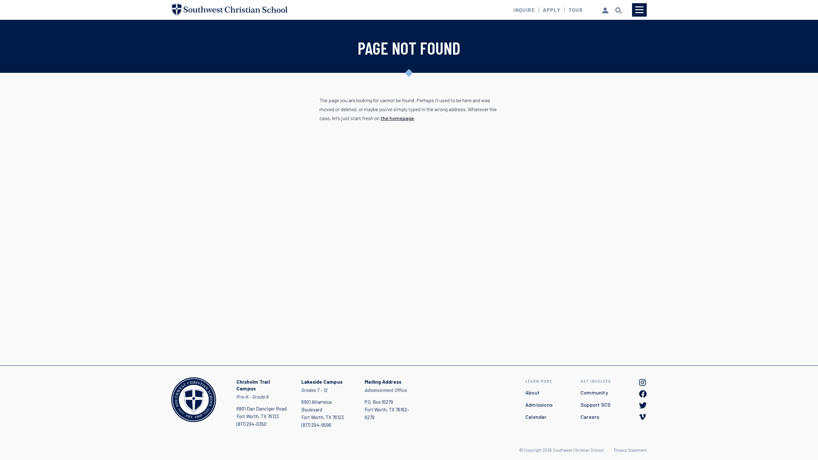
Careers (590, 417)
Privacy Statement (630, 450)
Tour (575, 9)
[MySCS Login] (605, 10)
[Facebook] (643, 394)
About (532, 392)
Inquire (524, 9)
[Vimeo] (643, 417)
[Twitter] (643, 405)
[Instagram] (643, 382)
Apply (551, 9)
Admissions (538, 405)
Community (594, 392)
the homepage (397, 118)
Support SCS (596, 405)
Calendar (536, 417)
